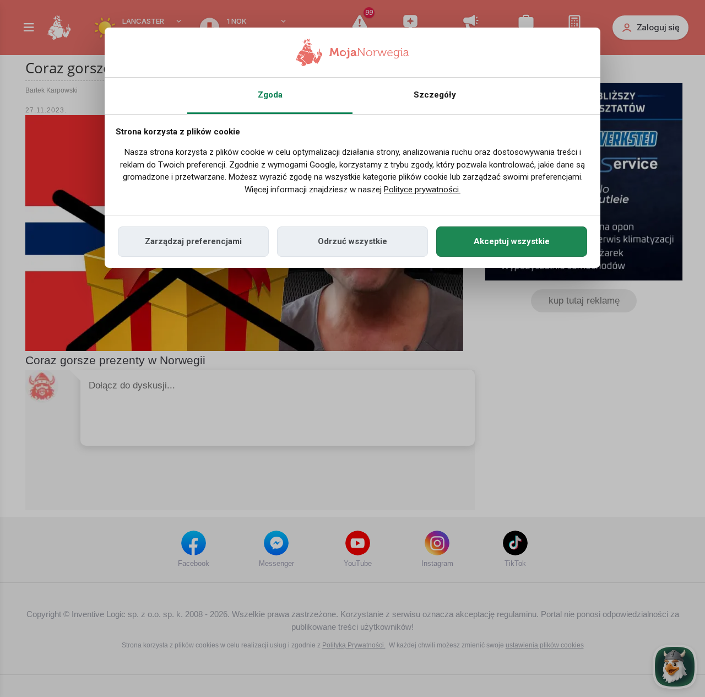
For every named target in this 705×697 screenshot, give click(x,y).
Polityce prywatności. (422, 189)
